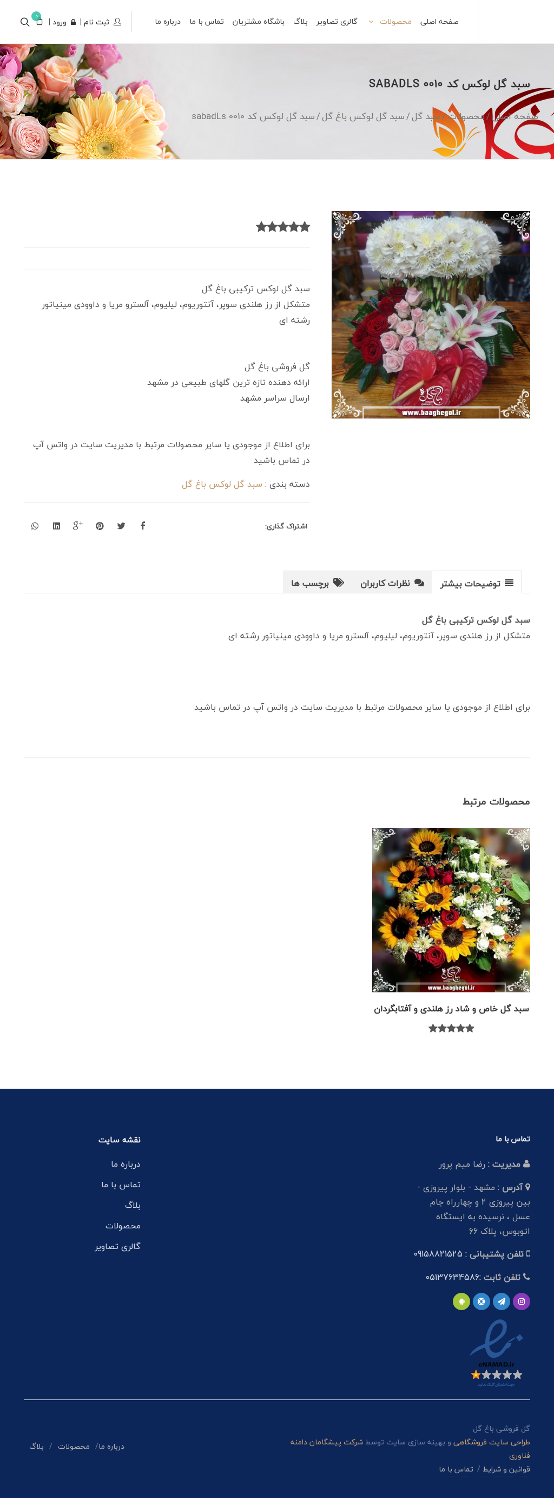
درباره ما (126, 1164)
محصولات (123, 1225)
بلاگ (133, 1205)
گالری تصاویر (118, 1246)
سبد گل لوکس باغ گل (222, 484)
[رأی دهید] (304, 227)
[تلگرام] (501, 1301)
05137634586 (452, 1277)
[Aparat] (481, 1301)
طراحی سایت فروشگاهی (490, 1442)
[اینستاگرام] (521, 1301)
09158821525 (438, 1253)
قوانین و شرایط (506, 1469)
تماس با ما (121, 1184)
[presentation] (477, 582)
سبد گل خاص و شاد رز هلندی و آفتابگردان (451, 1008)
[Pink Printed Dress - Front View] (431, 314)
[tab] (477, 582)
